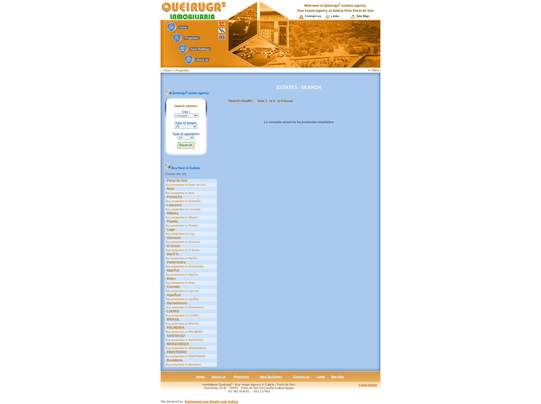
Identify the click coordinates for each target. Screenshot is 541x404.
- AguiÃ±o (173, 295)
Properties (191, 38)
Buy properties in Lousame (183, 209)
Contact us (313, 16)
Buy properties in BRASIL (182, 323)
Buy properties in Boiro (180, 282)
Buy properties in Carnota (182, 290)
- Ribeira (171, 213)
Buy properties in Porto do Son (185, 184)
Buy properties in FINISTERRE (185, 356)
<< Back (374, 70)
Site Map (362, 16)
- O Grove (172, 246)
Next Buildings (200, 49)
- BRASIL (172, 319)
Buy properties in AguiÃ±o (182, 299)
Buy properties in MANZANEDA (185, 348)
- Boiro (170, 279)
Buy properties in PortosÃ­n (183, 201)
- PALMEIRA (174, 328)
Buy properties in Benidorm (183, 364)
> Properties (181, 70)
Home (183, 27)
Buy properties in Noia (179, 192)
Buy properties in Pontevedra (184, 266)
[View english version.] (222, 39)
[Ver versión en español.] (222, 25)
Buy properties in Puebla (181, 225)
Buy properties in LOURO (182, 315)
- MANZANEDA (177, 344)
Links (335, 16)
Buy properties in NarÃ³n (181, 258)
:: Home (166, 70)
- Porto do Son (176, 181)
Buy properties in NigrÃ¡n (181, 274)
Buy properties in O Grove (182, 250)
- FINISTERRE (176, 352)
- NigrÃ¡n (172, 270)
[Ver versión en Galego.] (222, 32)
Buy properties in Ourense (182, 241)
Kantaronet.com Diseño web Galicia (211, 401)
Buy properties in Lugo (180, 233)
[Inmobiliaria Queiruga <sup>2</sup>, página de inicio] (194, 17)
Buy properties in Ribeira (181, 217)
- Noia (169, 189)
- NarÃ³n (171, 254)
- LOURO (172, 311)
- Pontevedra (175, 262)
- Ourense (173, 238)
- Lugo (170, 230)
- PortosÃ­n (173, 197)
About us (202, 59)
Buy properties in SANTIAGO (184, 339)
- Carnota (172, 287)
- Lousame (173, 205)
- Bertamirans (176, 303)
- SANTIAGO (175, 336)
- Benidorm (174, 360)
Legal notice (368, 385)
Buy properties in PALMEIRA (184, 331)
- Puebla (171, 221)
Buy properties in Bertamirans (184, 307)
